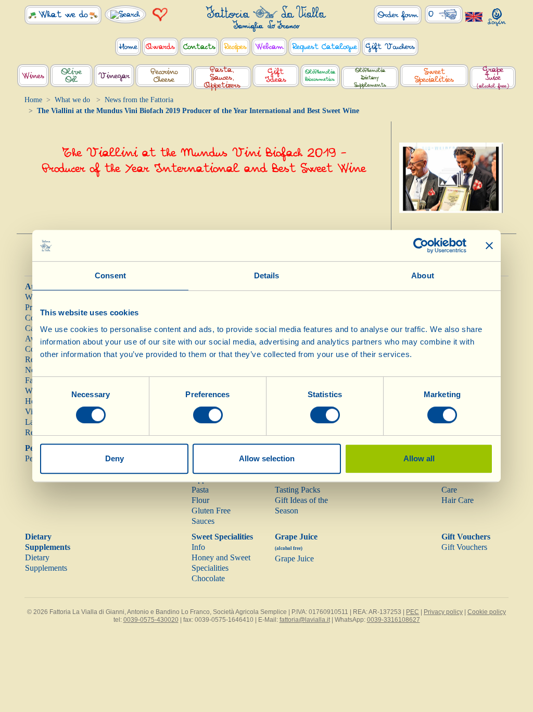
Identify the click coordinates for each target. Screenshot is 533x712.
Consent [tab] (110, 275)
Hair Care (457, 500)
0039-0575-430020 (151, 619)
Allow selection (267, 458)
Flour (200, 500)
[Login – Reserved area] (497, 14)
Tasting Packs (297, 489)
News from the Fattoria (139, 100)
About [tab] (422, 275)
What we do (72, 100)
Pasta (200, 489)
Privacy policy (443, 612)
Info (198, 547)
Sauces (203, 521)
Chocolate (208, 578)
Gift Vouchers (465, 536)
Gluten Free (211, 510)
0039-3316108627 (393, 619)
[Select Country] (474, 16)
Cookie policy (486, 612)
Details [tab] (267, 275)
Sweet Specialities (222, 536)
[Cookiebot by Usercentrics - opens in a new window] (420, 245)
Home (33, 100)
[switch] (208, 415)
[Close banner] (489, 245)
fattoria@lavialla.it (305, 619)
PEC (412, 612)
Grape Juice (294, 558)
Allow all (419, 458)
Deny (114, 458)
